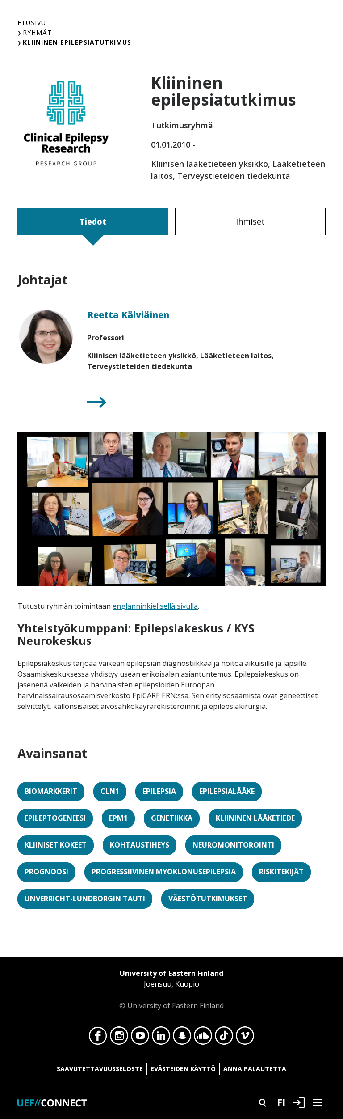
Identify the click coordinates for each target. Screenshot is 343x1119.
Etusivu (31, 22)
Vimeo (245, 1038)
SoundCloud (203, 1038)
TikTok (224, 1038)
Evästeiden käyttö (183, 1068)
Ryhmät (37, 32)
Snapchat (182, 1038)
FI (281, 1102)
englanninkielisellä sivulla (155, 606)
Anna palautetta (254, 1068)
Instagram (119, 1038)
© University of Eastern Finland (171, 989)
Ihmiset (250, 221)
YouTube (140, 1038)
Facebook (98, 1038)
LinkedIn (161, 1038)
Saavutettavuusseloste (100, 1068)
